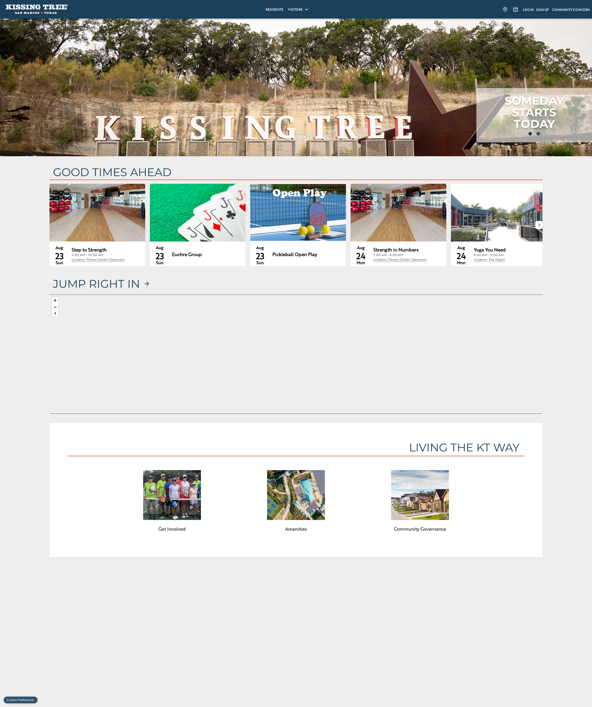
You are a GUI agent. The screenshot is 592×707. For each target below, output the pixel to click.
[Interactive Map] (296, 354)
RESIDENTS (274, 9)
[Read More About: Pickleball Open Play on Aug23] (298, 213)
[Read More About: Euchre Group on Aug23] (198, 213)
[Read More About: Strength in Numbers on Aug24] (398, 213)
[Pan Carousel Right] (539, 225)
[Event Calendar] (515, 9)
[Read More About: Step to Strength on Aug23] (97, 213)
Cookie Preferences (20, 700)
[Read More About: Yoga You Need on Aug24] (499, 213)
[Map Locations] (505, 9)
